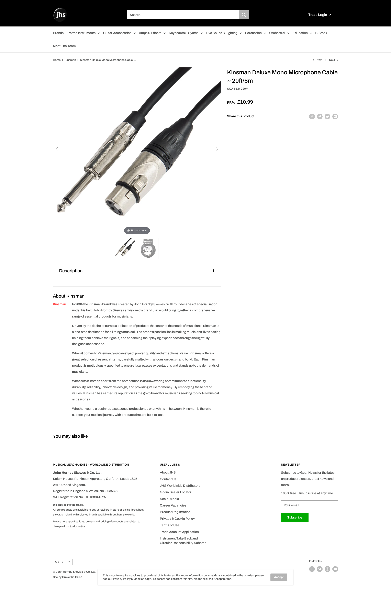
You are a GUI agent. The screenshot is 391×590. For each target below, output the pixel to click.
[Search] (244, 14)
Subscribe (294, 517)
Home (57, 60)
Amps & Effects (150, 33)
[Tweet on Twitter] (327, 116)
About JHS (168, 472)
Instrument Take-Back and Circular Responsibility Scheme (183, 541)
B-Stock (321, 33)
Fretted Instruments (81, 33)
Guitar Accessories (117, 33)
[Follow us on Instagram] (327, 569)
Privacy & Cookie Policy (177, 518)
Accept (278, 577)
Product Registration (175, 512)
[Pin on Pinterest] (320, 116)
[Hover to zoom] (137, 151)
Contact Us (168, 479)
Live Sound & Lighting (221, 33)
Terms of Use (169, 525)
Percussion (253, 33)
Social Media (169, 499)
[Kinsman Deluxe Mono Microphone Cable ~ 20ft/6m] (125, 248)
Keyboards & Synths (183, 33)
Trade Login (318, 15)
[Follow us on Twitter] (320, 569)
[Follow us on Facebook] (312, 569)
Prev (319, 60)
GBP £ (59, 561)
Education (300, 33)
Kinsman (70, 60)
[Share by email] (335, 116)
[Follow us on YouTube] (335, 569)
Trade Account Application (179, 532)
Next (332, 60)
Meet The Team (64, 46)
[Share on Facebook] (312, 116)
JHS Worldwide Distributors (180, 485)
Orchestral (277, 33)
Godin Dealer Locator (175, 492)
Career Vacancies (173, 505)
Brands (58, 33)
